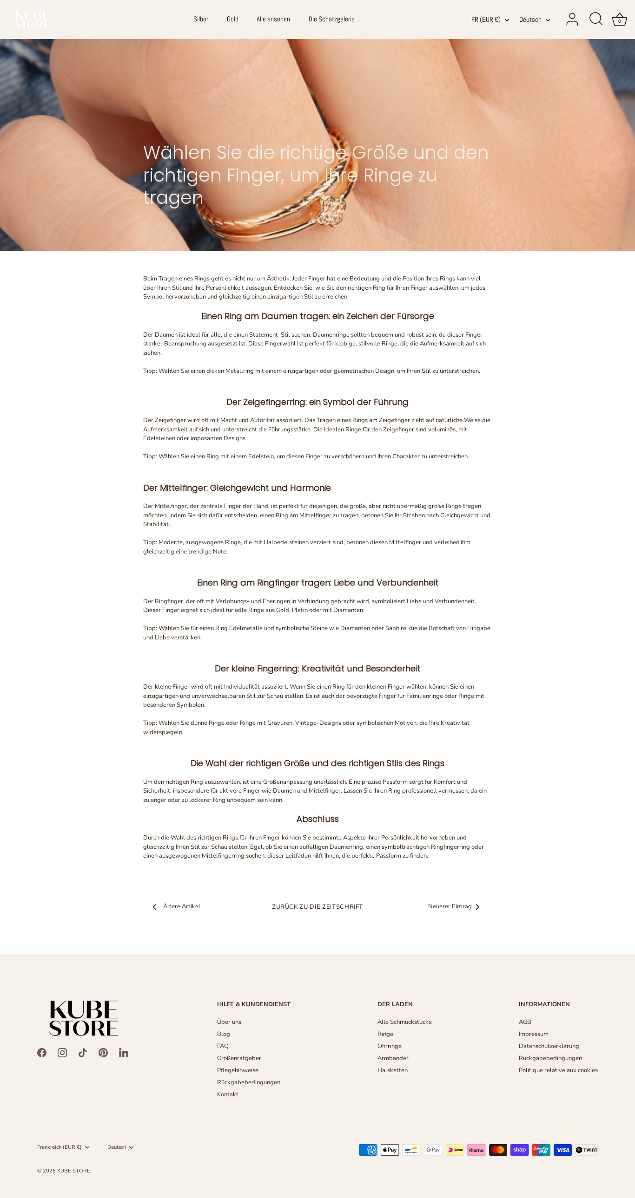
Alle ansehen (273, 19)
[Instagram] (62, 1052)
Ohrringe (389, 1046)
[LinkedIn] (123, 1052)
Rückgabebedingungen (248, 1082)
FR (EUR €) (486, 19)
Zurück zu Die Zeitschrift (317, 907)
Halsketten (392, 1070)
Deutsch (530, 19)
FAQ (223, 1046)
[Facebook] (41, 1052)
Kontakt (227, 1094)
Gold (232, 19)
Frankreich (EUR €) (59, 1147)
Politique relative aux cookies (558, 1070)
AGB (525, 1022)
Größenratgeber (239, 1058)
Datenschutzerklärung (549, 1046)
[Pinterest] (103, 1052)
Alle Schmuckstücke (404, 1022)
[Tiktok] (82, 1052)
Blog (223, 1034)
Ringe (385, 1034)
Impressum (534, 1034)
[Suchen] (596, 19)
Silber (200, 19)
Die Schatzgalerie (332, 19)
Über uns (229, 1022)
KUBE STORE (73, 1170)
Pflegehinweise (237, 1070)
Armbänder (393, 1058)
